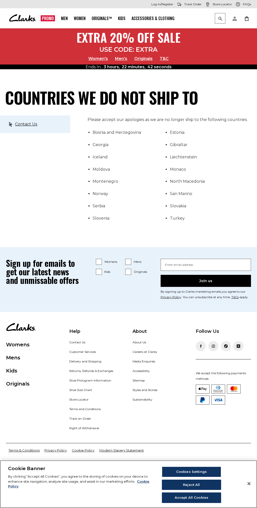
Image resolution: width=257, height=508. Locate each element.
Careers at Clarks (145, 352)
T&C (164, 58)
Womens (110, 262)
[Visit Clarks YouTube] (238, 346)
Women (80, 18)
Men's (121, 58)
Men (64, 18)
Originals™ (102, 18)
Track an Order (80, 418)
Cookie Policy (83, 450)
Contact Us (26, 124)
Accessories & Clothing (153, 18)
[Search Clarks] (220, 18)
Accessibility (141, 371)
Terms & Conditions (24, 450)
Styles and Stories (145, 390)
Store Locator (79, 399)
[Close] (248, 483)
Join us (205, 281)
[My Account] (234, 18)
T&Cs (235, 297)
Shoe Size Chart (80, 390)
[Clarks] (23, 18)
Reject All (191, 485)
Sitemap (139, 380)
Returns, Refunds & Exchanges (91, 371)
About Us (139, 342)
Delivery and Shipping (85, 361)
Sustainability (142, 399)
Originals (143, 58)
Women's (98, 58)
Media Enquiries (144, 361)
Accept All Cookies (191, 497)
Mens (137, 262)
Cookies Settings (191, 472)
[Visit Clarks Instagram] (213, 346)
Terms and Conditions (85, 409)
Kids (121, 18)
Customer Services (82, 352)
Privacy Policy (171, 297)
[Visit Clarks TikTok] (226, 346)
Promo (48, 18)
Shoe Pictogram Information (90, 380)
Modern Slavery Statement (121, 450)
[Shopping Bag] (246, 18)
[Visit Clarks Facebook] (201, 346)
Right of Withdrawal (84, 428)
